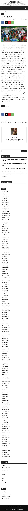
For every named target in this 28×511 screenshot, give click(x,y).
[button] (26, 8)
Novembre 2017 (6, 381)
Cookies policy (17, 506)
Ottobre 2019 (5, 331)
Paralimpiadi (8, 105)
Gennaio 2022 (5, 275)
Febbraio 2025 (5, 209)
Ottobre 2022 (5, 256)
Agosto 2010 (5, 448)
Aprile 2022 (5, 269)
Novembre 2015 (6, 426)
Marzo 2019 (5, 346)
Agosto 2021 (5, 286)
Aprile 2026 (5, 191)
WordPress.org (5, 498)
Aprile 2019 (5, 344)
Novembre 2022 (6, 254)
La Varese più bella (6, 470)
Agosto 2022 (5, 260)
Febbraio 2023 (5, 247)
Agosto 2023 (5, 239)
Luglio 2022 (5, 263)
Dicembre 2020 (6, 303)
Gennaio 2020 (5, 325)
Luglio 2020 (5, 314)
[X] (6, 22)
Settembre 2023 (6, 237)
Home (2, 11)
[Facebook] (2, 22)
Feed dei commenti (6, 496)
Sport (3, 480)
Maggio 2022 (5, 267)
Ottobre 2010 (5, 445)
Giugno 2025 (5, 202)
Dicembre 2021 (6, 278)
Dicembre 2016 (6, 405)
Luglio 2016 (5, 415)
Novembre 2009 (6, 450)
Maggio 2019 (5, 342)
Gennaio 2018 (5, 377)
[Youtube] (19, 140)
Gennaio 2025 (5, 211)
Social (3, 478)
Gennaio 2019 (5, 351)
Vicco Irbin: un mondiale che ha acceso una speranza (14, 171)
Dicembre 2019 (6, 327)
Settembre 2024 (6, 219)
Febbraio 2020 (5, 323)
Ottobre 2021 (5, 282)
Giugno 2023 (5, 243)
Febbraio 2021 (5, 299)
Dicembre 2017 (6, 379)
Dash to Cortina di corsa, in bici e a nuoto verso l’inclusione (13, 175)
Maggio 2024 (5, 228)
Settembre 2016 (6, 411)
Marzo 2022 (5, 271)
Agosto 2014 (5, 435)
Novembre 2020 (6, 306)
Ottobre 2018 (5, 357)
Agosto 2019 (5, 336)
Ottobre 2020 (5, 308)
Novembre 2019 (6, 329)
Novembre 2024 (6, 215)
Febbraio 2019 (5, 349)
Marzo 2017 (5, 398)
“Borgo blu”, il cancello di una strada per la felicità (13, 168)
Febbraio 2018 (5, 374)
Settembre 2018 (6, 359)
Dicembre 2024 (6, 213)
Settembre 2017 (6, 385)
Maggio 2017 (5, 394)
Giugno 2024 (5, 226)
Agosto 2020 (5, 312)
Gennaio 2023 (5, 250)
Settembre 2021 (6, 284)
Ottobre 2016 (5, 409)
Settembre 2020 (6, 310)
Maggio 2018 (5, 368)
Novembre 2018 (6, 355)
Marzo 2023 (5, 245)
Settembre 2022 (6, 258)
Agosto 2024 (5, 222)
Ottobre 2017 (5, 383)
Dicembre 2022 (6, 252)
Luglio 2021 (5, 288)
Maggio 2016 (5, 420)
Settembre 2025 (6, 196)
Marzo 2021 (5, 297)
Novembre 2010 (6, 443)
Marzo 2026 (5, 194)
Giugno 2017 (5, 392)
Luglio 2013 (5, 439)
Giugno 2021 (5, 290)
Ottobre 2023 (5, 235)
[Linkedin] (14, 140)
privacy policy (10, 506)
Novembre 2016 (6, 407)
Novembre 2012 (6, 441)
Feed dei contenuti (6, 494)
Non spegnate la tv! (6, 123)
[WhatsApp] (12, 22)
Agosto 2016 (5, 413)
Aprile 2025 (5, 207)
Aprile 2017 (5, 396)
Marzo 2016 (5, 424)
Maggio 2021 (5, 293)
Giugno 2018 (5, 366)
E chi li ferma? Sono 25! (21, 123)
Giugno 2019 (5, 340)
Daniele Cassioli (6, 467)
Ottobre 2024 (5, 217)
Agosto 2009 (5, 452)
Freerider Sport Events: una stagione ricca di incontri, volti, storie (14, 160)
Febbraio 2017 (5, 400)
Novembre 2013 (6, 437)
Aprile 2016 (5, 422)
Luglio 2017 (5, 390)
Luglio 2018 (5, 364)
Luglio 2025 (5, 200)
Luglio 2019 (5, 338)
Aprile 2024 (5, 230)
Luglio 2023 (5, 241)
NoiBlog (4, 474)
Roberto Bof (5, 19)
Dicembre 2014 (6, 430)
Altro (6, 11)
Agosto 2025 (5, 198)
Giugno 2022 (5, 265)
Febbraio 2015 (5, 428)
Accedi (3, 492)
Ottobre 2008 (5, 454)
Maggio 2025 (5, 204)
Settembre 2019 (6, 334)
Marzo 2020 (5, 321)
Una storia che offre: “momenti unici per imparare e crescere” (14, 164)
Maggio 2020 (5, 318)
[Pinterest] (9, 22)
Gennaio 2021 (5, 301)
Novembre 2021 (6, 280)
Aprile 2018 (5, 370)
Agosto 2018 (5, 362)
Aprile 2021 (5, 295)
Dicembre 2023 (6, 232)
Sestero (4, 476)
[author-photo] (14, 135)
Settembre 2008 (6, 456)
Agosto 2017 (5, 387)
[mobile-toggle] (2, 8)
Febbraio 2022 (5, 273)
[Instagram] (11, 140)
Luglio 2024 (5, 224)
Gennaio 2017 (5, 402)
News (3, 472)
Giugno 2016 (5, 418)
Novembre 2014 (6, 433)
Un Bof (4, 483)
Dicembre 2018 (6, 353)
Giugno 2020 (5, 316)
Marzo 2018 (5, 372)
